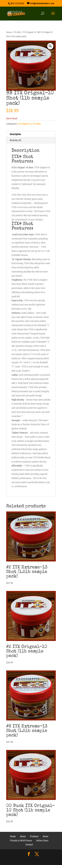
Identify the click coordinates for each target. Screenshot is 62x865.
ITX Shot (17, 32)
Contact (29, 844)
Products (34, 836)
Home (9, 32)
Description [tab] (15, 134)
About (23, 836)
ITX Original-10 (29, 32)
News (45, 836)
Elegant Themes (26, 860)
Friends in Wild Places (21, 840)
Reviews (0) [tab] (15, 140)
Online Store (42, 840)
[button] (50, 46)
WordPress (46, 860)
